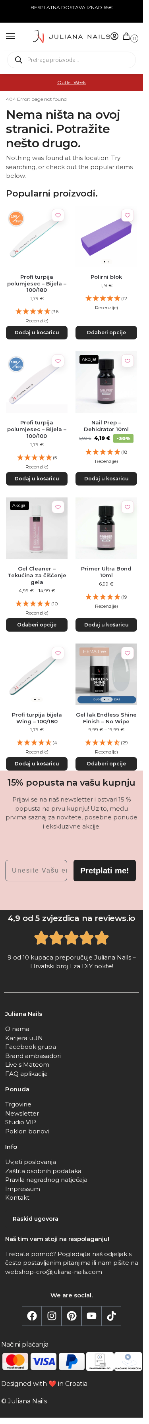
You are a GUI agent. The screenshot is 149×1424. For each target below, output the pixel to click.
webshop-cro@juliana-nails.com (53, 1272)
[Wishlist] (58, 215)
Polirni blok (106, 277)
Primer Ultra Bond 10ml (106, 571)
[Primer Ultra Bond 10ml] (106, 528)
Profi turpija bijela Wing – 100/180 (37, 718)
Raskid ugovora (35, 1218)
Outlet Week (71, 82)
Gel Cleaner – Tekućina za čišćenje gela (37, 575)
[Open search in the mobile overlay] (71, 59)
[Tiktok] (111, 1316)
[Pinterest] (71, 1316)
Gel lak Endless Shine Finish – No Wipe (106, 718)
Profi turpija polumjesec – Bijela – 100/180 (36, 283)
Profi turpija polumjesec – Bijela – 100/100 (36, 429)
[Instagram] (52, 1316)
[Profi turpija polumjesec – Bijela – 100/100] (37, 382)
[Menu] (18, 36)
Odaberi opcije (106, 332)
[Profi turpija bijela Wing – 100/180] (37, 674)
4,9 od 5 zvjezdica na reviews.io (71, 918)
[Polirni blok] (106, 236)
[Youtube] (91, 1316)
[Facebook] (32, 1316)
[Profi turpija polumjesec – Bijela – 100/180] (37, 236)
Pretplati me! (104, 870)
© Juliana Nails (24, 1401)
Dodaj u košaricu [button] (37, 332)
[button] (128, 36)
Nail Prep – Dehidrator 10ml (106, 425)
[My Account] (114, 36)
